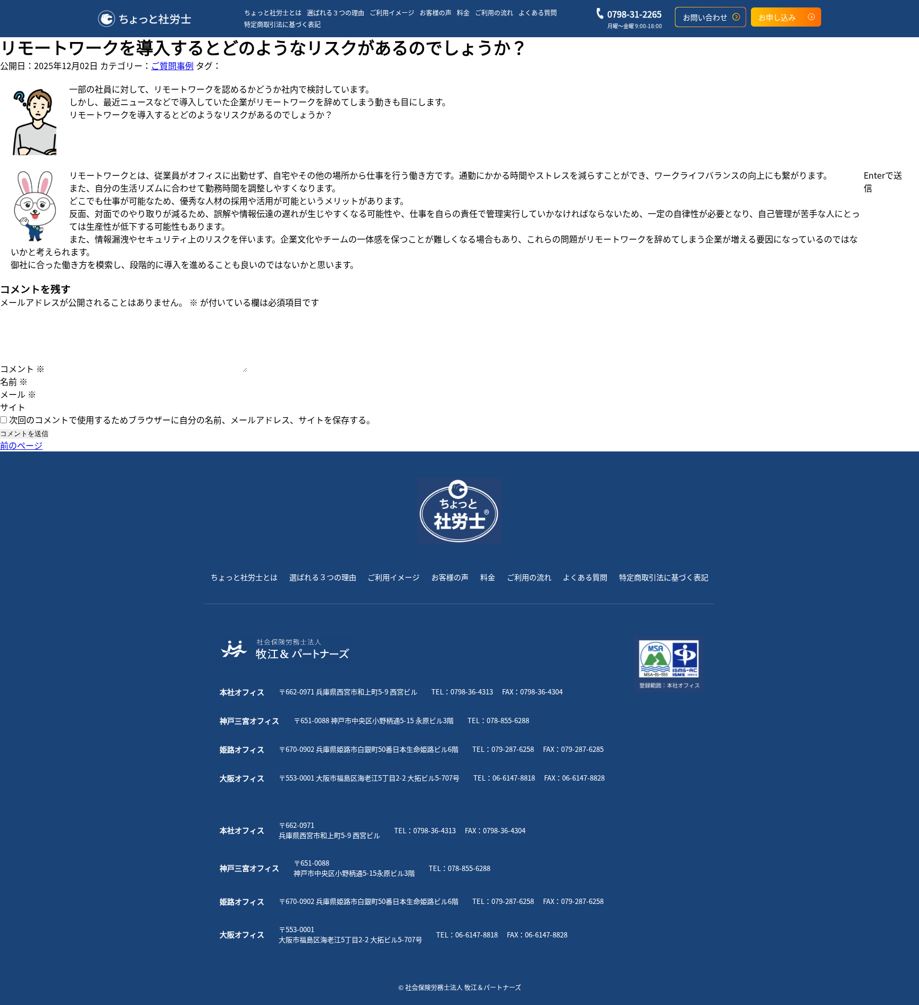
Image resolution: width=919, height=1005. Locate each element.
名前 (14, 381)
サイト (13, 406)
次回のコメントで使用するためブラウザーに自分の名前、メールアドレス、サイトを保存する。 (192, 419)
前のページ (21, 445)
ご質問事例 (172, 65)
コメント (22, 368)
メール (18, 394)
